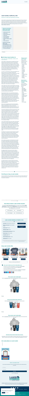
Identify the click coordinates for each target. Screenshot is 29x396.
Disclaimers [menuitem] (25, 389)
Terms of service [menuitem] (21, 389)
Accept (3, 392)
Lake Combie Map (6, 37)
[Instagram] (13, 387)
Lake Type (4, 223)
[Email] (17, 387)
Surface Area (5, 227)
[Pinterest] (15, 387)
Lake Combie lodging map (10, 205)
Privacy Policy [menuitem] (16, 389)
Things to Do (5, 35)
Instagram (23, 269)
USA (6, 58)
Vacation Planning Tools (6, 34)
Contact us (21, 337)
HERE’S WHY (19, 267)
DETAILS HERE (22, 266)
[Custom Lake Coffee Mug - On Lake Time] (23, 252)
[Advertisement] (14, 9)
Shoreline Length (5, 229)
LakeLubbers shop (7, 278)
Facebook (19, 269)
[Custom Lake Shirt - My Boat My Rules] (14, 252)
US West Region (10, 58)
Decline (7, 392)
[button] (4, 272)
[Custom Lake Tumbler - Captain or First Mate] (6, 252)
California (14, 58)
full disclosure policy (22, 384)
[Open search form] (25, 1)
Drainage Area (5, 238)
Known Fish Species (6, 36)
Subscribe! (14, 371)
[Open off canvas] (26, 1)
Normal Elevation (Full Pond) (7, 231)
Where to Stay (5, 33)
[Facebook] (11, 387)
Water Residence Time (6, 236)
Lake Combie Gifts (6, 40)
